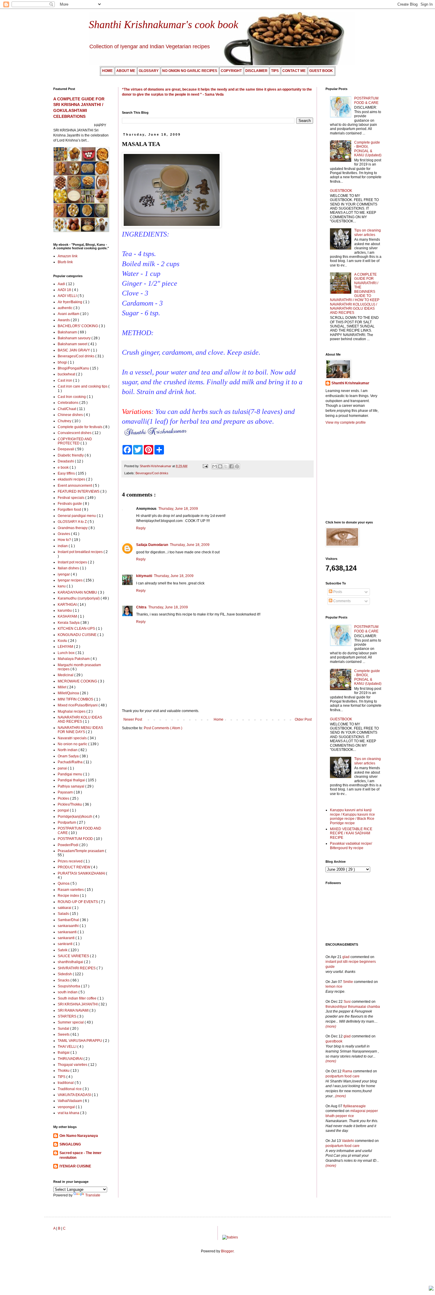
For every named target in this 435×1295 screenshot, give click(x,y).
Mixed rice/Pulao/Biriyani (78, 705)
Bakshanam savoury (74, 338)
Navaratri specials (73, 738)
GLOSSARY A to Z (73, 522)
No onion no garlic (73, 744)
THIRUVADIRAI (70, 1059)
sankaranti (66, 938)
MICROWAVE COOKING (78, 681)
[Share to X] (226, 466)
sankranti (65, 944)
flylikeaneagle (354, 1106)
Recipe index (69, 896)
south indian (68, 992)
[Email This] (215, 466)
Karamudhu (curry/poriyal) (79, 598)
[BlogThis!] (220, 466)
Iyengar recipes (70, 580)
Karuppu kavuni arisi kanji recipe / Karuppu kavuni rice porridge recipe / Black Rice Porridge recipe (352, 816)
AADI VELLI (68, 296)
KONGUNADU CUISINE (77, 635)
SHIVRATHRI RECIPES (77, 968)
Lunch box (66, 653)
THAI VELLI (67, 1047)
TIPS (62, 1077)
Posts (337, 592)
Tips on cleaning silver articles (367, 232)
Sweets (64, 1034)
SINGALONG (70, 1144)
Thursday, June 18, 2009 (178, 509)
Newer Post (132, 719)
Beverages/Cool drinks (152, 473)
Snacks (64, 980)
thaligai (64, 1052)
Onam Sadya (69, 756)
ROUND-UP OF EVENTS (78, 902)
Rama (347, 1071)
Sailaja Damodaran (152, 545)
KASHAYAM (68, 616)
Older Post (303, 719)
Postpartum (67, 822)
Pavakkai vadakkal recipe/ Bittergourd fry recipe (351, 845)
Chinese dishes (71, 415)
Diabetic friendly (71, 455)
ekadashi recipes (72, 479)
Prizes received (70, 861)
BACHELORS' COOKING (78, 326)
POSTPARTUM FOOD (76, 839)
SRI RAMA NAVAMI (73, 1010)
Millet (62, 687)
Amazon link (68, 256)
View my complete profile (346, 422)
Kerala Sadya (69, 623)
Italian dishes (69, 568)
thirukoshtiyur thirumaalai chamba (353, 1007)
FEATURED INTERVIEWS (79, 491)
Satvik (63, 950)
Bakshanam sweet (73, 344)
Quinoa (64, 883)
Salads (64, 914)
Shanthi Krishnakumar (350, 383)
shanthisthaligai (71, 962)
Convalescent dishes (75, 433)
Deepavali (66, 449)
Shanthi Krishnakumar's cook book (163, 24)
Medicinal (66, 675)
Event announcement (75, 485)
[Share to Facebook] (231, 466)
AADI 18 (65, 290)
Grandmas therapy (73, 528)
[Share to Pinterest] (237, 466)
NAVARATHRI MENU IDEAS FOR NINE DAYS (80, 730)
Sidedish (65, 974)
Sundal (64, 1028)
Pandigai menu (70, 774)
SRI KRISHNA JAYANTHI (78, 1004)
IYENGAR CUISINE (75, 1166)
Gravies (64, 534)
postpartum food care (343, 1076)
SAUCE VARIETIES (74, 956)
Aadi (62, 284)
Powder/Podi (68, 845)
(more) (331, 1026)
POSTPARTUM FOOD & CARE (366, 100)
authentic (65, 308)
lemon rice (334, 986)
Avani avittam (69, 314)
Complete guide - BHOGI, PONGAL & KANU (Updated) (367, 148)
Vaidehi (348, 1141)
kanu (62, 586)
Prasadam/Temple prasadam (81, 851)
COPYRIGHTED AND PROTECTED (75, 441)
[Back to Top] (431, 1289)
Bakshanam (68, 332)
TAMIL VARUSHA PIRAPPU (80, 1041)
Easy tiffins (67, 473)
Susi (347, 1002)
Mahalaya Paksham (74, 659)
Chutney (65, 421)
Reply (141, 528)
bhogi (63, 362)
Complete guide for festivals (80, 427)
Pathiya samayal (71, 786)
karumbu (65, 610)
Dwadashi (66, 461)
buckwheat (67, 374)
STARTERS (67, 1016)
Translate (92, 1195)
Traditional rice (70, 1089)
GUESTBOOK (341, 191)
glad (345, 957)
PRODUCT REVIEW (74, 867)
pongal (64, 810)
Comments (341, 601)
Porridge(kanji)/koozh (75, 816)
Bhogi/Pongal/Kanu (74, 368)
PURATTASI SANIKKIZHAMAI (82, 873)
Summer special (71, 1022)
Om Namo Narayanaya (78, 1136)
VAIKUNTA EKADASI (75, 1095)
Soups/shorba (69, 986)
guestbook (334, 1041)
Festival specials (71, 498)
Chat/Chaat (67, 409)
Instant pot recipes (73, 562)
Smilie (348, 982)
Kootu (63, 641)
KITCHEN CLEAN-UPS (77, 628)
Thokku (64, 1071)
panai (63, 768)
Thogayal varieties (73, 1065)
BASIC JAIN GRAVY (74, 350)
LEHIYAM (66, 647)
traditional (66, 1083)
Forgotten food (70, 509)
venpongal (67, 1107)
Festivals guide (70, 504)
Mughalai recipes (72, 711)
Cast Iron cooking (72, 397)
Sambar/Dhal (69, 920)
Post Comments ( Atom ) (163, 728)
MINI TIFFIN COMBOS (76, 699)
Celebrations (68, 403)
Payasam (66, 792)
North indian (68, 750)
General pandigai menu (77, 516)
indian (63, 546)
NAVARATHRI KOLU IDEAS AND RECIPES (80, 719)
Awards (64, 320)
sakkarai (65, 908)
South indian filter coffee (77, 998)
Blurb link (65, 262)
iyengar (64, 574)
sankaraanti (68, 932)
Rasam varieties (71, 890)
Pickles (64, 798)
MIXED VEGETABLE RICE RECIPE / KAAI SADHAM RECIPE (351, 833)
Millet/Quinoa (69, 693)
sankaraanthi (69, 926)
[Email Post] (205, 466)
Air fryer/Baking (70, 302)
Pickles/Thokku (70, 804)
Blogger (227, 1251)
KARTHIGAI (68, 604)
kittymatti (144, 576)
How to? (65, 540)
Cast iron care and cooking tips (83, 386)
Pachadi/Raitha (70, 762)
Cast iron (65, 380)
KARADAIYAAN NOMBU (78, 592)
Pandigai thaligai (72, 780)
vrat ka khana (69, 1113)
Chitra (141, 607)
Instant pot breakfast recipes (81, 552)
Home (218, 719)
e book (64, 467)
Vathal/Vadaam (70, 1101)
